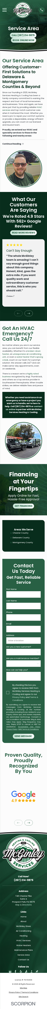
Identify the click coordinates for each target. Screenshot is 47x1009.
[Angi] (26, 971)
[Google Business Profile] (10, 971)
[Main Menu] (4, 10)
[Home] (22, 10)
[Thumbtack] (37, 971)
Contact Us (23, 959)
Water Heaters (23, 945)
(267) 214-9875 (23, 406)
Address (10, 635)
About (23, 921)
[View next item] (29, 313)
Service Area (23, 954)
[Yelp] (20, 971)
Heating (23, 935)
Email (8, 624)
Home (24, 916)
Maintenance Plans (23, 950)
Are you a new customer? (18, 647)
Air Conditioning (23, 931)
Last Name (11, 601)
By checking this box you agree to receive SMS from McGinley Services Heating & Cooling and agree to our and (26, 693)
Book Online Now (23, 40)
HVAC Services (23, 940)
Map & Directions (23, 904)
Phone (9, 612)
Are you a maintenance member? (22, 658)
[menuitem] (23, 988)
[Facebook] (15, 971)
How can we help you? (17, 670)
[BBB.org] (31, 971)
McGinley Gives (23, 926)
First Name (11, 589)
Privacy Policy (18, 697)
